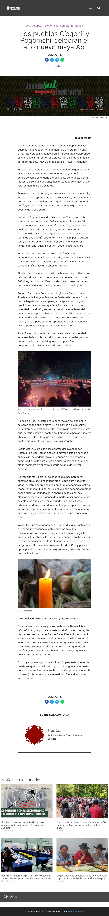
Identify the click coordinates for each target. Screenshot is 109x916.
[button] (90, 7)
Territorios (77, 25)
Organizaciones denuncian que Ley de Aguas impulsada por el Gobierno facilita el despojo (81, 877)
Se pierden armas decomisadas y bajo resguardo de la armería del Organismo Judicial (23, 825)
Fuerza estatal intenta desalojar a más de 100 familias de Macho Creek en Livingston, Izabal (81, 825)
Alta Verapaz (34, 25)
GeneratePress (76, 911)
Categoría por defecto (56, 25)
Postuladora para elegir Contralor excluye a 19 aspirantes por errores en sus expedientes (26, 877)
